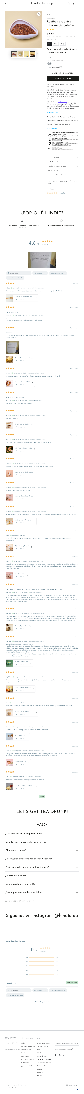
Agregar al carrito (63, 73)
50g (49, 43)
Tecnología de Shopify (10, 1088)
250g (62, 43)
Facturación (25, 1062)
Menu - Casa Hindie (43, 1043)
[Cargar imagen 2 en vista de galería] (20, 54)
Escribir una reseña (72, 982)
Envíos (23, 1043)
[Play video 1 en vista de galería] (32, 54)
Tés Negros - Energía (44, 1062)
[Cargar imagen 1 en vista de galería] (14, 54)
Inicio (48, 14)
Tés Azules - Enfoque (44, 1059)
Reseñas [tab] (11, 983)
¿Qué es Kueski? (26, 1066)
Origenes (40, 1072)
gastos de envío (53, 36)
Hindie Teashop (51, 18)
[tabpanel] (42, 535)
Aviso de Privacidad (27, 1059)
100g (55, 43)
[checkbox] (15, 278)
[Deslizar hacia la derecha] (38, 54)
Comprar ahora (63, 79)
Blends (39, 1075)
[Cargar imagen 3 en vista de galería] (26, 54)
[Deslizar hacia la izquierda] (9, 54)
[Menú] (5, 4)
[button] (68, 4)
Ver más (42, 796)
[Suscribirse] (78, 1043)
